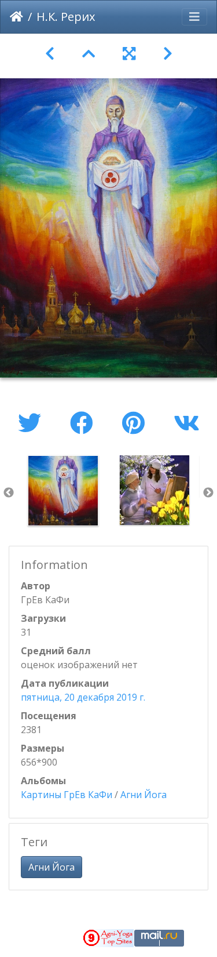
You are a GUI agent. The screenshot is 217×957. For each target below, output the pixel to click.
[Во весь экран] (129, 54)
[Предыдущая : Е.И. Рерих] (49, 54)
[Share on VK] (186, 422)
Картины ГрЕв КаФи (66, 794)
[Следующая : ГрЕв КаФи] (167, 54)
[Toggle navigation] (194, 17)
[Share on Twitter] (32, 422)
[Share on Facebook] (84, 422)
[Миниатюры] (88, 54)
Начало (16, 17)
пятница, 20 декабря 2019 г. (83, 697)
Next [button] (208, 493)
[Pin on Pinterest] (136, 422)
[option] (63, 490)
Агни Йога (143, 794)
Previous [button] (8, 493)
